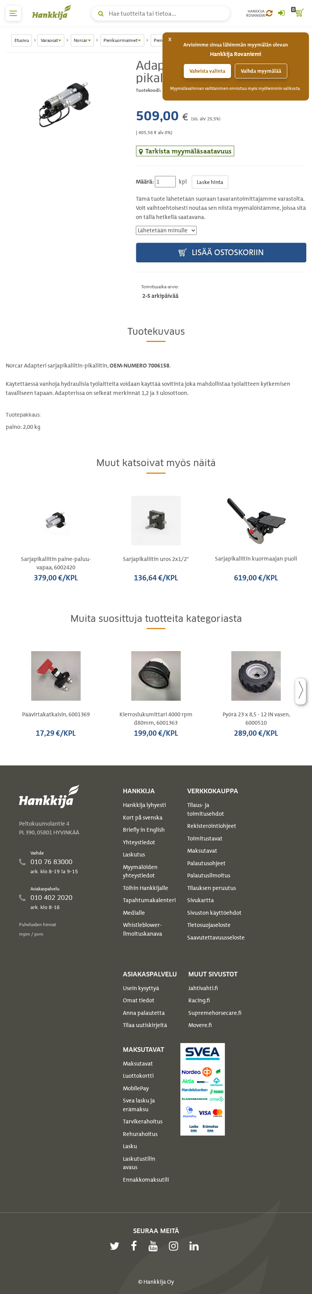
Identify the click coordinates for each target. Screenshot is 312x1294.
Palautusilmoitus (208, 875)
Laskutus (134, 854)
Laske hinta (210, 181)
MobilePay (136, 1088)
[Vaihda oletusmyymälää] (269, 13)
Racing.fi (199, 1000)
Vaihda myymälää (261, 71)
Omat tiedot (138, 1000)
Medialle (134, 913)
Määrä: (145, 181)
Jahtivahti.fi (203, 988)
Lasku (130, 1146)
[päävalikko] (13, 13)
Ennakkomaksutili (146, 1180)
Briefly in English (144, 830)
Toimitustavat (205, 838)
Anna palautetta (144, 1013)
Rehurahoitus (140, 1134)
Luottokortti (138, 1076)
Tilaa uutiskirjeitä (145, 1025)
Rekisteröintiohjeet (211, 826)
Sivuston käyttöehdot (214, 913)
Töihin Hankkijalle (145, 888)
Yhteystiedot (139, 842)
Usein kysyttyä (141, 988)
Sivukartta (200, 900)
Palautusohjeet (206, 863)
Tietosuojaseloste (209, 925)
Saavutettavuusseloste (216, 937)
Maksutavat (202, 851)
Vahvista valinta (207, 71)
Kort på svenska (142, 817)
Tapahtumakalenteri (149, 900)
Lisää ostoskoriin (227, 252)
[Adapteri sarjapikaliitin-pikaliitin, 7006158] (65, 104)
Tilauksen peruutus (211, 888)
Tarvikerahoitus (142, 1121)
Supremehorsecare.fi (215, 1013)
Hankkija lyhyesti (144, 805)
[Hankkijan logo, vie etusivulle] (53, 12)
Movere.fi (200, 1025)
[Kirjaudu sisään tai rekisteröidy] (281, 13)
